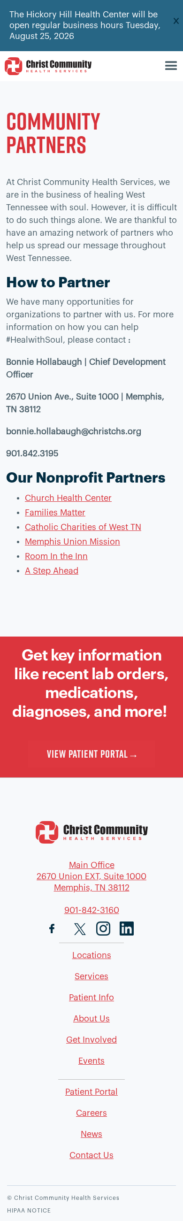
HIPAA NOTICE (29, 1210)
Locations (91, 955)
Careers (91, 1113)
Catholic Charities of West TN (83, 527)
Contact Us (91, 1155)
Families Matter (55, 512)
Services (91, 976)
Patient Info (91, 997)
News (91, 1134)
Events (91, 1061)
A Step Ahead (51, 571)
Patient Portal (91, 1092)
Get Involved (91, 1040)
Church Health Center (68, 498)
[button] (172, 66)
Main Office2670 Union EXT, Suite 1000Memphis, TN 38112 (91, 876)
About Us (91, 1018)
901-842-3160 (91, 910)
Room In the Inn (56, 556)
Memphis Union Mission (72, 542)
